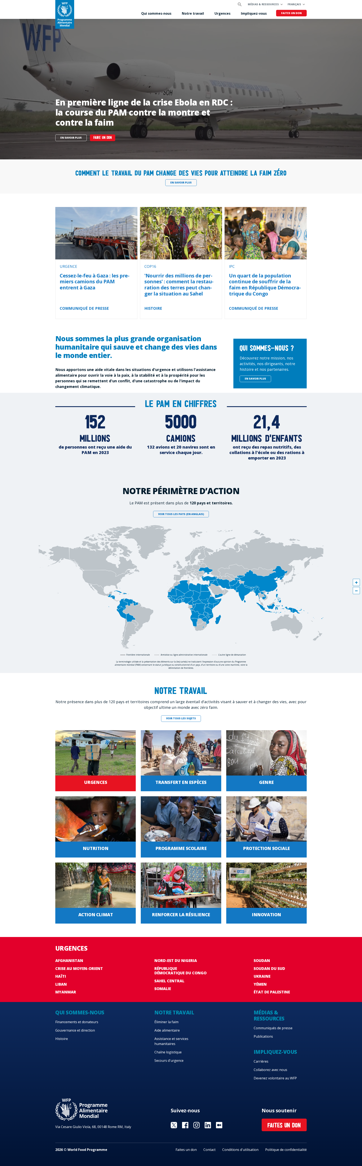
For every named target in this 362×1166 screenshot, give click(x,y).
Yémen (260, 984)
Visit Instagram (196, 1125)
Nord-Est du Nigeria (175, 960)
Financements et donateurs (76, 1022)
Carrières (261, 1061)
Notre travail (193, 13)
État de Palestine (272, 991)
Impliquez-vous (254, 13)
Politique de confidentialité (286, 1149)
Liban (61, 984)
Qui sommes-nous (156, 13)
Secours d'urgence (169, 1060)
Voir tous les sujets (181, 718)
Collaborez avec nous (270, 1069)
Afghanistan (69, 960)
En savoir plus (71, 137)
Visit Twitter (174, 1125)
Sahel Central (169, 980)
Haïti (60, 976)
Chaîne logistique (168, 1052)
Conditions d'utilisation (240, 1149)
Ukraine (262, 976)
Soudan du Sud (269, 968)
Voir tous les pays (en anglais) (181, 514)
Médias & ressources (263, 4)
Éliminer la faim (166, 1022)
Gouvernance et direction (75, 1030)
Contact (209, 1149)
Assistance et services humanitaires (171, 1041)
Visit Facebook (185, 1125)
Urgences (222, 13)
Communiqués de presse (273, 1028)
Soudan (262, 960)
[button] (356, 582)
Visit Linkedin (208, 1125)
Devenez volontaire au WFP (275, 1078)
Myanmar (65, 991)
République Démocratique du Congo (180, 971)
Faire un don (102, 138)
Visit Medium (219, 1125)
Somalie (162, 988)
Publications (263, 1036)
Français (294, 4)
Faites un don (291, 13)
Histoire (61, 1038)
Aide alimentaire (167, 1030)
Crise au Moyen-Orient (79, 968)
